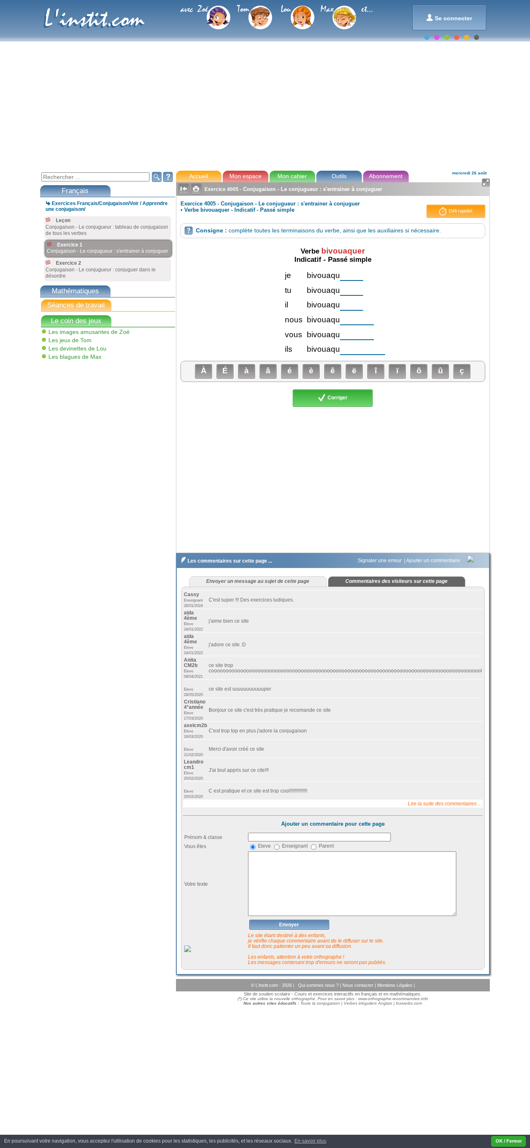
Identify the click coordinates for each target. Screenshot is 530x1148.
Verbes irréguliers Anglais (368, 1003)
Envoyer (289, 925)
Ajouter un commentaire (433, 560)
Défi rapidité (460, 210)
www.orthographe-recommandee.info (393, 998)
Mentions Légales (395, 985)
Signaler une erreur (380, 560)
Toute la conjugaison (320, 1003)
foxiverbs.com (409, 1003)
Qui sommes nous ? (319, 985)
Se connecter (449, 18)
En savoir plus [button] (310, 1141)
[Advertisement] (264, 105)
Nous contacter (358, 985)
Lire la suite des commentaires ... (445, 803)
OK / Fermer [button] (509, 1140)
